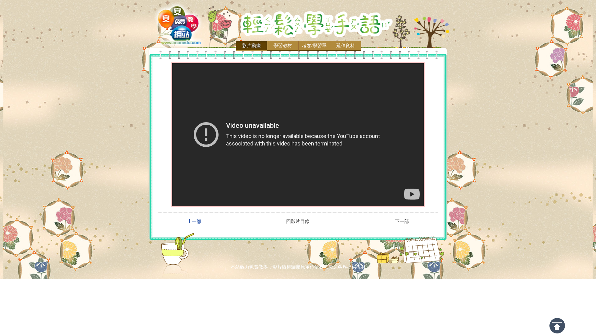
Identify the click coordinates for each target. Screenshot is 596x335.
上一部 (194, 221)
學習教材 (282, 45)
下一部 (402, 221)
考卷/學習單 (314, 45)
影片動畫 (251, 45)
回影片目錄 (297, 221)
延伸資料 (345, 45)
